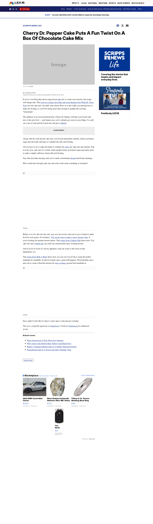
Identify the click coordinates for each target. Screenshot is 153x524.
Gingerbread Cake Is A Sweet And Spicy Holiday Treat (49, 349)
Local (84, 3)
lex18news (16, 9)
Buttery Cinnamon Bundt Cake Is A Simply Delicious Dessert (51, 346)
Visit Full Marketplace (88, 375)
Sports (112, 3)
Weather (103, 3)
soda (67, 146)
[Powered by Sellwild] (92, 439)
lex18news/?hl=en (13, 9)
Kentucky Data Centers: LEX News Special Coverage (105, 9)
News (63, 9)
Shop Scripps (123, 3)
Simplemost (54, 326)
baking (63, 123)
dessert (73, 158)
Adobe (31, 86)
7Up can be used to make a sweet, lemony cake (69, 237)
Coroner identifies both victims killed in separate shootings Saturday (80, 15)
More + (140, 9)
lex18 (10, 9)
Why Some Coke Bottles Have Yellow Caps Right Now (49, 343)
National (92, 3)
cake (59, 99)
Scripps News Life (32, 26)
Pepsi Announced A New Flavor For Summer (45, 340)
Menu (74, 3)
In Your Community (80, 9)
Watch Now (137, 3)
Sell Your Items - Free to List (48, 376)
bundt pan (39, 243)
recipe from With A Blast (37, 256)
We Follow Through (129, 9)
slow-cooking (60, 263)
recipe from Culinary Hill (70, 240)
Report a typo (28, 360)
